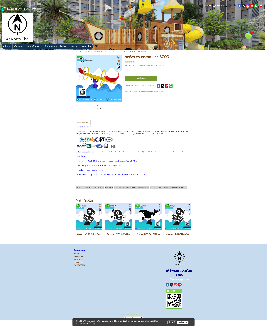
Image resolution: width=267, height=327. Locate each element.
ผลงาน (74, 46)
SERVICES (78, 262)
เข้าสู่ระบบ (207, 6)
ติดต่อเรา (64, 46)
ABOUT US (78, 256)
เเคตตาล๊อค (86, 46)
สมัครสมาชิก (219, 6)
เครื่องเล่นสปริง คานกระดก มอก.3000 (151, 91)
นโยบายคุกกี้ (92, 323)
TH (263, 6)
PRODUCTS (78, 259)
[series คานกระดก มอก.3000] (99, 79)
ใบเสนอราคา (51, 46)
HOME (76, 253)
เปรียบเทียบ (147, 85)
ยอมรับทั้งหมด (182, 322)
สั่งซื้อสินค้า (142, 78)
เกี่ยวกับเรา (19, 46)
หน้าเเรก (7, 46)
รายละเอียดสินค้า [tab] (83, 122)
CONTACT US (79, 265)
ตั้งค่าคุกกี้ (172, 322)
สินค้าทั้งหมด (33, 46)
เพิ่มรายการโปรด (132, 85)
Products (135, 91)
